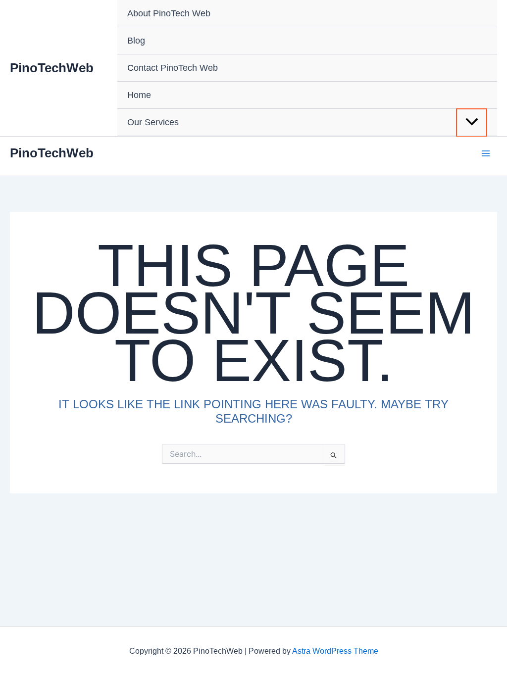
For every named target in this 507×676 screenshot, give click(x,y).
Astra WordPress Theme (335, 651)
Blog (136, 41)
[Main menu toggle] (485, 153)
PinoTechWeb (52, 67)
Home (139, 95)
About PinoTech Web (168, 13)
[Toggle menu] (471, 122)
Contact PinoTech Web (172, 68)
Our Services (153, 122)
